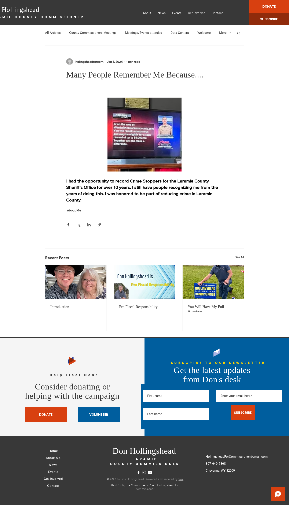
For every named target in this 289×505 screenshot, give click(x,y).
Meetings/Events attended (143, 33)
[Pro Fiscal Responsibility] (144, 282)
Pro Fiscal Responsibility (138, 307)
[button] (239, 32)
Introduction (59, 307)
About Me (74, 210)
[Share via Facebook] (68, 225)
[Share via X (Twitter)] (79, 225)
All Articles (53, 33)
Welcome (204, 33)
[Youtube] (150, 472)
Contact (53, 486)
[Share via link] (99, 225)
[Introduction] (75, 282)
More (223, 33)
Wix (181, 479)
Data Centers (180, 33)
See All (239, 257)
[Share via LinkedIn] (89, 225)
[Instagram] (144, 472)
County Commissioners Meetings (93, 33)
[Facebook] (138, 472)
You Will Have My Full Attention (206, 309)
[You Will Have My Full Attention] (213, 282)
